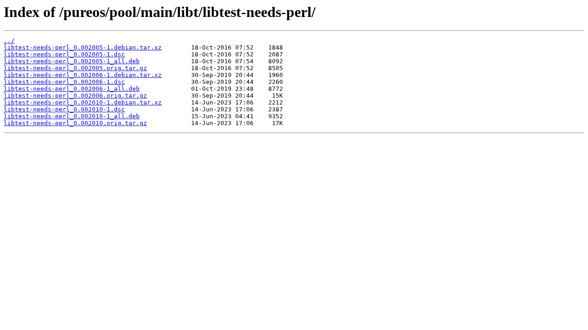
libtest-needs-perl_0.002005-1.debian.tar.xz (83, 47)
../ (9, 40)
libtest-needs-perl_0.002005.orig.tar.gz (75, 68)
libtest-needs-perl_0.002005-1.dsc (64, 54)
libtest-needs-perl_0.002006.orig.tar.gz (75, 95)
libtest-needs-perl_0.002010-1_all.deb (72, 116)
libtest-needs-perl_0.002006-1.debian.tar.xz (83, 75)
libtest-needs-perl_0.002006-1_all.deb (72, 88)
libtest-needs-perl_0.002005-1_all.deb (72, 61)
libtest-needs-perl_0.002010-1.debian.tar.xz (83, 102)
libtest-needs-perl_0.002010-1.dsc (64, 109)
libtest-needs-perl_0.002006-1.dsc (64, 81)
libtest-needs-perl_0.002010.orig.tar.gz (75, 123)
